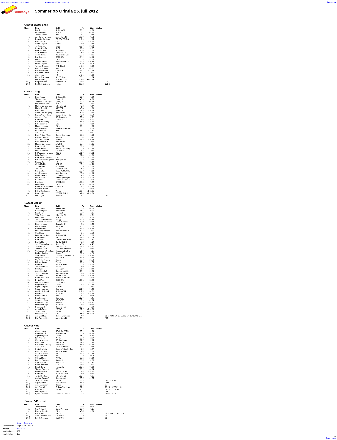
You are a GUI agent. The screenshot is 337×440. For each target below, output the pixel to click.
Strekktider (14, 2)
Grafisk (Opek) (24, 2)
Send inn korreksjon (24, 423)
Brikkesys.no (331, 438)
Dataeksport (331, 2)
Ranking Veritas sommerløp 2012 (58, 2)
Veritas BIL (21, 428)
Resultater (5, 2)
